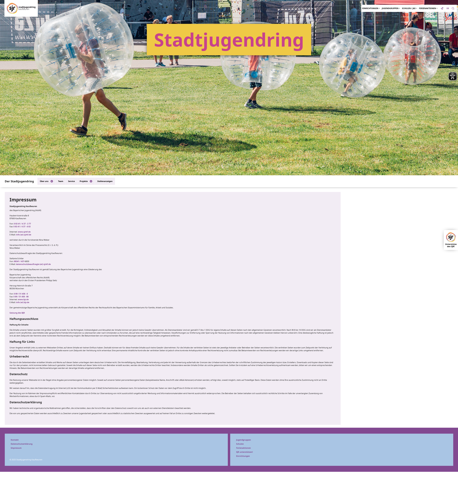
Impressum (16, 448)
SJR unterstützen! (244, 452)
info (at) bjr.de (22, 302)
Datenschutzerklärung (21, 444)
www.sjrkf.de (24, 231)
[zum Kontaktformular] (442, 8)
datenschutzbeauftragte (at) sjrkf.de (33, 264)
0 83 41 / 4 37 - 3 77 (22, 223)
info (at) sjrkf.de (23, 234)
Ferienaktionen (243, 448)
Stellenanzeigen (105, 181)
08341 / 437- (19, 261)
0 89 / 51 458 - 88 (21, 296)
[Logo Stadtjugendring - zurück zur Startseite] (21, 8)
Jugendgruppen (243, 440)
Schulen (240, 444)
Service (71, 181)
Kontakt (15, 440)
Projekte (84, 181)
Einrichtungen (243, 456)
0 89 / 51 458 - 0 (21, 293)
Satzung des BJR (17, 312)
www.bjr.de (23, 299)
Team (60, 181)
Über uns (44, 181)
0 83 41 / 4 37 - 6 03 (22, 226)
